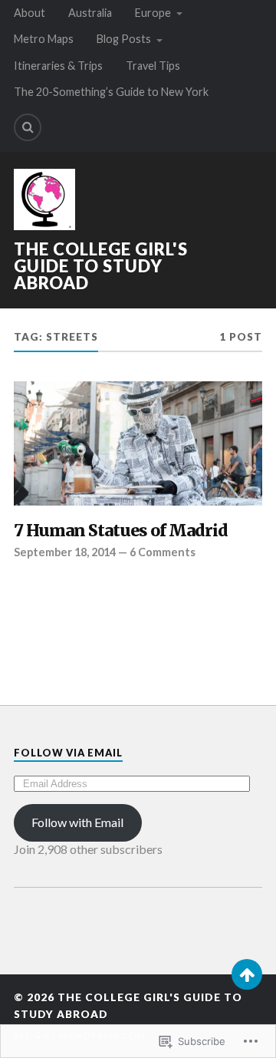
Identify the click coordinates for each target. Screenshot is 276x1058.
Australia (90, 12)
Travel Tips (153, 65)
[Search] (27, 127)
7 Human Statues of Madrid (121, 531)
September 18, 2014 (65, 552)
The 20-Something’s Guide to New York (111, 91)
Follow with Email (77, 822)
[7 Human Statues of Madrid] (138, 443)
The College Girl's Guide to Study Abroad (101, 266)
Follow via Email (68, 753)
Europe (153, 12)
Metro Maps (44, 38)
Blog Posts (124, 38)
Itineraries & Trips (58, 65)
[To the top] (247, 974)
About (29, 12)
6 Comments (163, 552)
